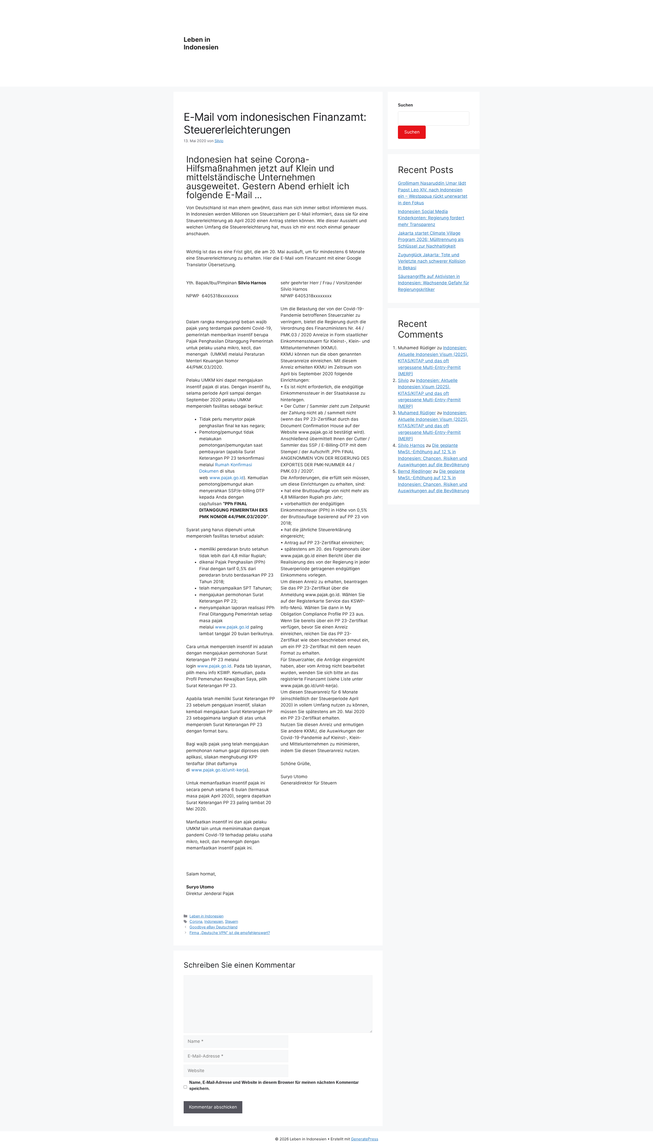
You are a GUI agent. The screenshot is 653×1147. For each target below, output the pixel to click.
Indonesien (213, 921)
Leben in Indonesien (201, 43)
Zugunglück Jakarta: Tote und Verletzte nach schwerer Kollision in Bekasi (432, 261)
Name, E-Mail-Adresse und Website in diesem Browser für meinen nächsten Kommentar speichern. (274, 1085)
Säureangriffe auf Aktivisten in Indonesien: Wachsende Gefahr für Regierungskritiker (433, 283)
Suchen (405, 105)
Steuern (231, 921)
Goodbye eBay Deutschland (213, 927)
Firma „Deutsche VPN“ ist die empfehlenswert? (230, 932)
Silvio (403, 380)
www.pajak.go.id (226, 477)
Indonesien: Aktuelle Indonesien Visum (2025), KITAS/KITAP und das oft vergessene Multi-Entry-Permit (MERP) (433, 360)
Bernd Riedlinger (415, 471)
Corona (196, 921)
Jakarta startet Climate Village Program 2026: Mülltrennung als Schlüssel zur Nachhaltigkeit (431, 240)
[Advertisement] (352, 43)
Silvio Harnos (411, 445)
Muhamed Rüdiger (417, 412)
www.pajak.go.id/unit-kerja (219, 769)
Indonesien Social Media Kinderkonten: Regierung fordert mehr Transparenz (431, 218)
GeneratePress (364, 1139)
